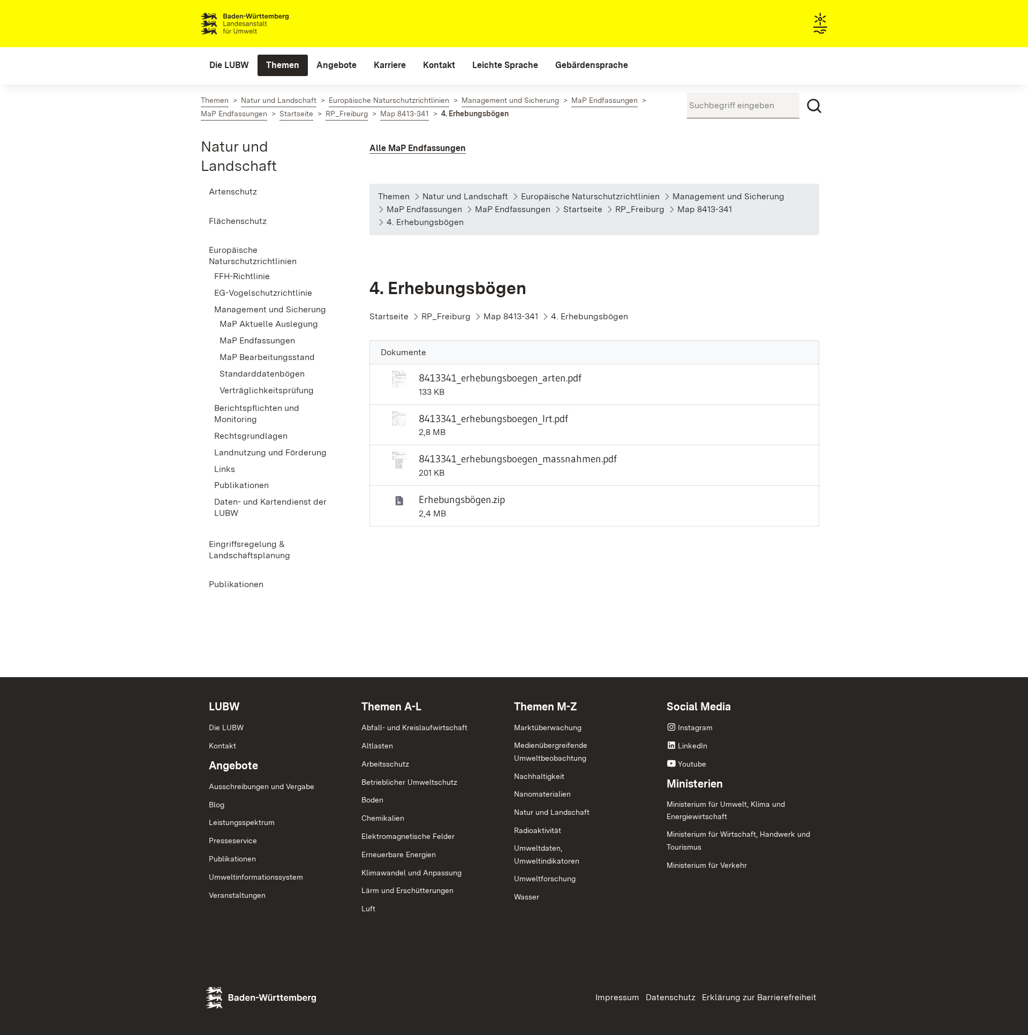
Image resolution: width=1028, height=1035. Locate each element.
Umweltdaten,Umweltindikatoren (546, 854)
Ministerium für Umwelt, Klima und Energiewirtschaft (726, 810)
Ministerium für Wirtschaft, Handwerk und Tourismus (738, 840)
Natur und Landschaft (551, 812)
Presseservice (233, 840)
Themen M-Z (545, 706)
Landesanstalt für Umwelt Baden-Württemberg (263, 23)
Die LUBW (226, 727)
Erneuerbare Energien (398, 854)
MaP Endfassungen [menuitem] (257, 340)
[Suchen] (814, 106)
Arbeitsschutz (385, 764)
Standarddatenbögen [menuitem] (262, 374)
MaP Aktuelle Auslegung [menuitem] (269, 324)
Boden (372, 800)
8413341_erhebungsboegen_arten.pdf (500, 377)
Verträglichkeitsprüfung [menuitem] (267, 390)
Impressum (617, 997)
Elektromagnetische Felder (408, 836)
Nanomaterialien (542, 794)
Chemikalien (382, 818)
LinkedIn (692, 745)
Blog (216, 804)
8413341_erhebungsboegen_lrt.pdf (493, 418)
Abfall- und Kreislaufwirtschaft (414, 727)
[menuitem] (229, 65)
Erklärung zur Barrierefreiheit (759, 997)
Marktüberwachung (547, 727)
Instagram (695, 727)
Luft (368, 908)
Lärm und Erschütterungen (407, 890)
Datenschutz (671, 997)
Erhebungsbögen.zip (462, 499)
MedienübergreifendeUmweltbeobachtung (550, 751)
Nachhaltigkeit (539, 776)
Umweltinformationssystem (256, 877)
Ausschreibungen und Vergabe (261, 786)
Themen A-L (391, 706)
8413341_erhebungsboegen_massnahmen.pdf (518, 458)
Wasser (526, 896)
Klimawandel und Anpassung (411, 872)
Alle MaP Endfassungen (417, 148)
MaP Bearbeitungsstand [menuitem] (267, 357)
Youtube (692, 764)
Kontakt (222, 745)
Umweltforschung (545, 878)
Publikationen (232, 858)
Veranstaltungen (237, 895)
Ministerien (695, 783)
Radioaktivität (537, 830)
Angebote (233, 765)
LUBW (224, 706)
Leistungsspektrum (242, 822)
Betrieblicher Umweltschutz (409, 782)
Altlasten (377, 745)
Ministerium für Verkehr (707, 865)
